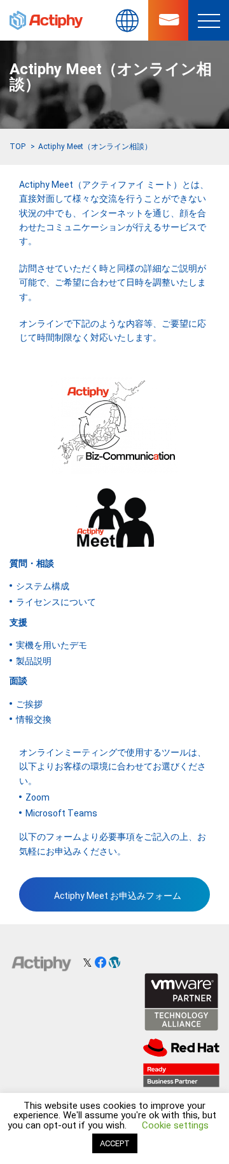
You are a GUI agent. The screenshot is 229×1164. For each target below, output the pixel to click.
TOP (17, 146)
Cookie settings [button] (175, 1125)
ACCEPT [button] (115, 1143)
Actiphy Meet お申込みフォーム (117, 896)
